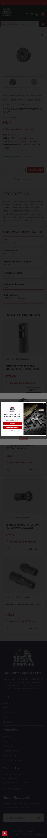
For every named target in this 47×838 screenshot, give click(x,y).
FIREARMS (12, 423)
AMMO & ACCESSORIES (12, 427)
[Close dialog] (43, 404)
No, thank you (12, 430)
